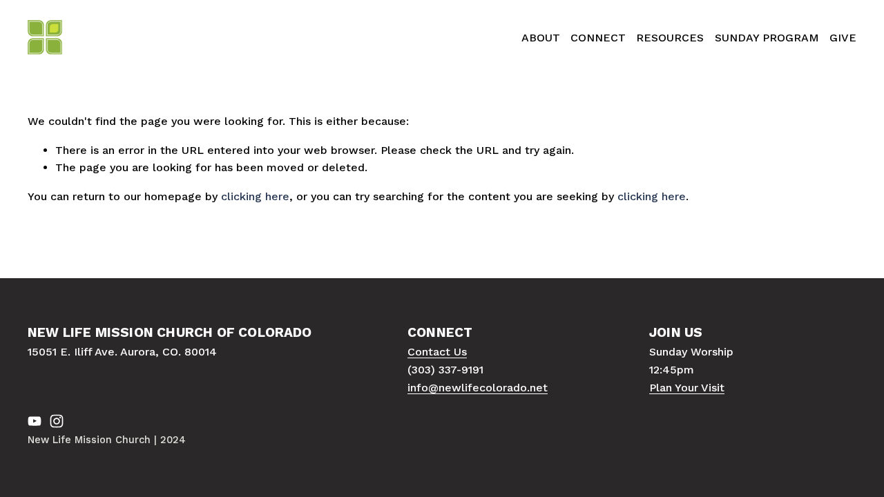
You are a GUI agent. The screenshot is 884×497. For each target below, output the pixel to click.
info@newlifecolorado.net (477, 387)
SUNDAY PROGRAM (767, 37)
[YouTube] (34, 421)
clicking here (255, 196)
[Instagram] (57, 421)
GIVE (842, 37)
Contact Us (437, 351)
